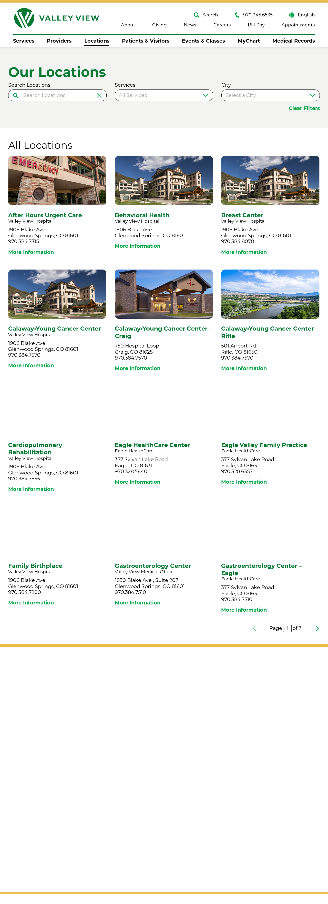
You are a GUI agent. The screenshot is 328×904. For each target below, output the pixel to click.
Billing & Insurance (140, 775)
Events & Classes (203, 41)
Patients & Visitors (145, 41)
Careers (222, 25)
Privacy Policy (40, 743)
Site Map (34, 733)
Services (23, 41)
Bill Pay (256, 25)
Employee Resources (143, 855)
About (128, 25)
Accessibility (38, 723)
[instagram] (164, 705)
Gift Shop (222, 775)
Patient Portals (135, 842)
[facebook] (150, 705)
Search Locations (29, 85)
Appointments (298, 25)
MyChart (249, 41)
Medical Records (293, 41)
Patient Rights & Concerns (149, 815)
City (226, 85)
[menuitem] (23, 41)
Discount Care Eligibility (146, 788)
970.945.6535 (258, 15)
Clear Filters (304, 108)
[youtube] (177, 705)
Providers (59, 41)
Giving (159, 25)
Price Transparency (141, 829)
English (306, 15)
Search (210, 15)
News (190, 25)
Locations (96, 41)
